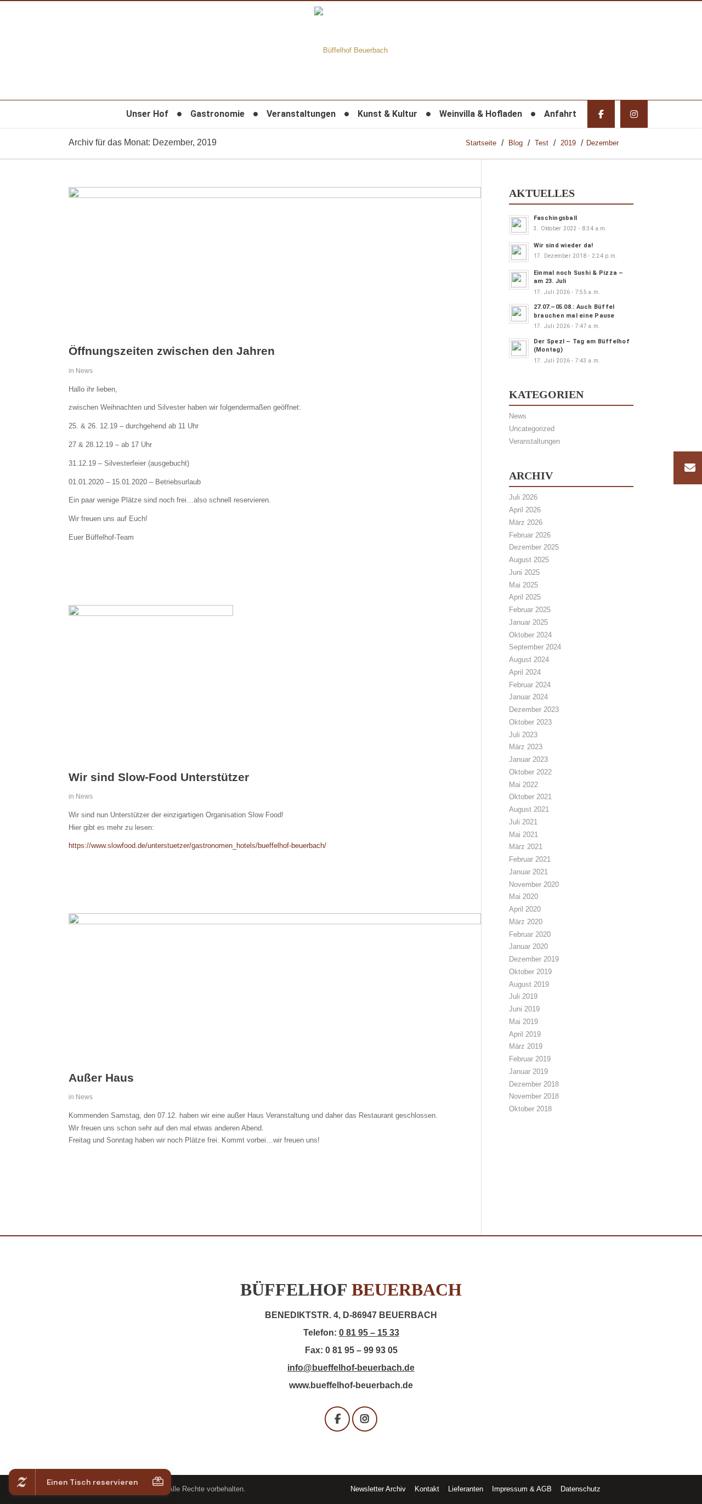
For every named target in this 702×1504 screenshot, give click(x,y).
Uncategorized (531, 429)
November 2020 (534, 884)
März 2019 (525, 1046)
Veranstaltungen (534, 441)
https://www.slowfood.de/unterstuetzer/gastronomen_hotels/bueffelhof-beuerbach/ (197, 845)
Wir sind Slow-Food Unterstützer (159, 777)
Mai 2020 (523, 896)
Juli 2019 (523, 996)
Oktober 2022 (530, 772)
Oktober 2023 (530, 722)
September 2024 (535, 647)
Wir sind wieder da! (563, 245)
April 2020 (525, 909)
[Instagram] (634, 114)
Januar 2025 (528, 622)
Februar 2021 (530, 859)
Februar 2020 (530, 934)
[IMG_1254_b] (275, 922)
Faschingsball (555, 218)
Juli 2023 (523, 735)
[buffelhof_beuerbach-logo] (351, 50)
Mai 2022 (523, 785)
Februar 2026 (530, 535)
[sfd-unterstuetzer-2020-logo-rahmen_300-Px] (151, 613)
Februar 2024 (530, 685)
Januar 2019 (528, 1071)
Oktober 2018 (530, 1109)
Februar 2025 (530, 610)
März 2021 (525, 847)
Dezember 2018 (534, 1084)
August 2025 (529, 560)
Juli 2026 (523, 497)
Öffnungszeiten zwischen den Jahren (172, 350)
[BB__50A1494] (275, 195)
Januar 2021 (528, 872)
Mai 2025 (523, 585)
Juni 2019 (524, 1009)
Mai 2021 (523, 834)
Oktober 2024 (530, 635)
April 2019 (525, 1034)
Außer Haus (101, 1077)
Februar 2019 (530, 1059)
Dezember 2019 (534, 959)
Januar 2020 (528, 946)
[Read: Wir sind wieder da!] (519, 252)
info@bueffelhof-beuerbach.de (351, 1367)
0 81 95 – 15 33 (369, 1332)
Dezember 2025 (534, 547)
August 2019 (529, 984)
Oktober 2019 (530, 972)
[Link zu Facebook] (625, 1488)
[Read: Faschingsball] (519, 225)
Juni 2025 (524, 572)
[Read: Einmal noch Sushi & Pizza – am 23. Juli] (519, 280)
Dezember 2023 (534, 709)
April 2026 (525, 510)
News (84, 370)
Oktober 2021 (530, 797)
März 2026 (525, 522)
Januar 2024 (528, 697)
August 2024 (529, 659)
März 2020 (525, 922)
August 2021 (529, 809)
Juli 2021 (523, 822)
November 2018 (534, 1096)
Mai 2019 (523, 1021)
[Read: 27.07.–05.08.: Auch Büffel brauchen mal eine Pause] (519, 314)
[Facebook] (601, 114)
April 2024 (525, 672)
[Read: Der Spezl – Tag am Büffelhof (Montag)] (519, 348)
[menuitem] (147, 114)
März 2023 (525, 747)
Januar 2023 (528, 759)
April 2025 (525, 597)
